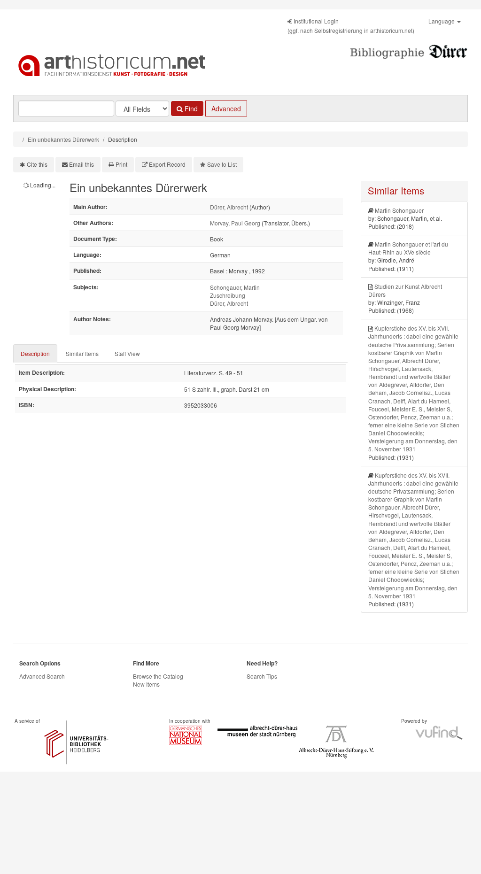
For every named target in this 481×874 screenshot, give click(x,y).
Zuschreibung (227, 295)
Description (35, 353)
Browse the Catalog (158, 676)
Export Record (167, 164)
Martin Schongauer (399, 210)
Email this (81, 164)
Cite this (37, 164)
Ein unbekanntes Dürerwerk (63, 139)
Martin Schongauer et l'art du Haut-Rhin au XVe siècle (408, 248)
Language (442, 21)
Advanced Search (42, 676)
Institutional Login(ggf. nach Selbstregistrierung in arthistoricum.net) (350, 25)
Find (190, 108)
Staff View (127, 353)
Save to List (222, 164)
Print (121, 164)
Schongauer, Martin (235, 287)
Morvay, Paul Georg (235, 223)
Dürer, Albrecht (229, 207)
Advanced (226, 108)
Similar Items (82, 353)
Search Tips (262, 676)
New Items (146, 684)
